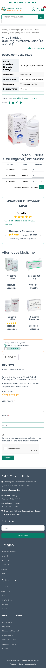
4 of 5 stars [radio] (13, 394)
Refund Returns (7, 635)
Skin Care (5, 560)
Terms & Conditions (9, 640)
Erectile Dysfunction (9, 551)
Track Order (31, 2)
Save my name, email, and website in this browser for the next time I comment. (21, 439)
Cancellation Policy (8, 644)
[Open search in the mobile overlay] (22, 16)
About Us (4, 587)
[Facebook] (13, 521)
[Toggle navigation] (3, 21)
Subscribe (23, 535)
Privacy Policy (6, 622)
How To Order (6, 600)
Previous (5, 235)
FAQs (3, 596)
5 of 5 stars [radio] (17, 394)
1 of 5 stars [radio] (3, 394)
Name (5, 415)
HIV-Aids (28, 30)
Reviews (4, 609)
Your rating (7, 391)
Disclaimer (5, 648)
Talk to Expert (38, 48)
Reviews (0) (11, 357)
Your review (8, 401)
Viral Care (5, 565)
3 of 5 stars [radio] (10, 394)
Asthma (4, 569)
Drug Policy (5, 626)
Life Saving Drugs (16, 30)
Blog (3, 573)
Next (40, 235)
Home (4, 30)
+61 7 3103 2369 (16, 2)
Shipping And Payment (10, 631)
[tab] (11, 357)
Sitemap (4, 604)
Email (5, 425)
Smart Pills (5, 556)
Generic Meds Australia (30, 660)
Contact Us (5, 591)
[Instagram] (2, 521)
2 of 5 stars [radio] (6, 394)
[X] (6, 521)
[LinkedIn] (9, 521)
